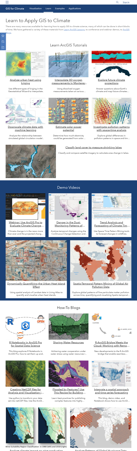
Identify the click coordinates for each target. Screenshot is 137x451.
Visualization (35, 8)
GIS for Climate (15, 8)
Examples (60, 8)
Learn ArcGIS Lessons (74, 29)
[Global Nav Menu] (7, 2)
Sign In (126, 2)
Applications (75, 8)
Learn (48, 8)
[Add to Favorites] (3, 36)
